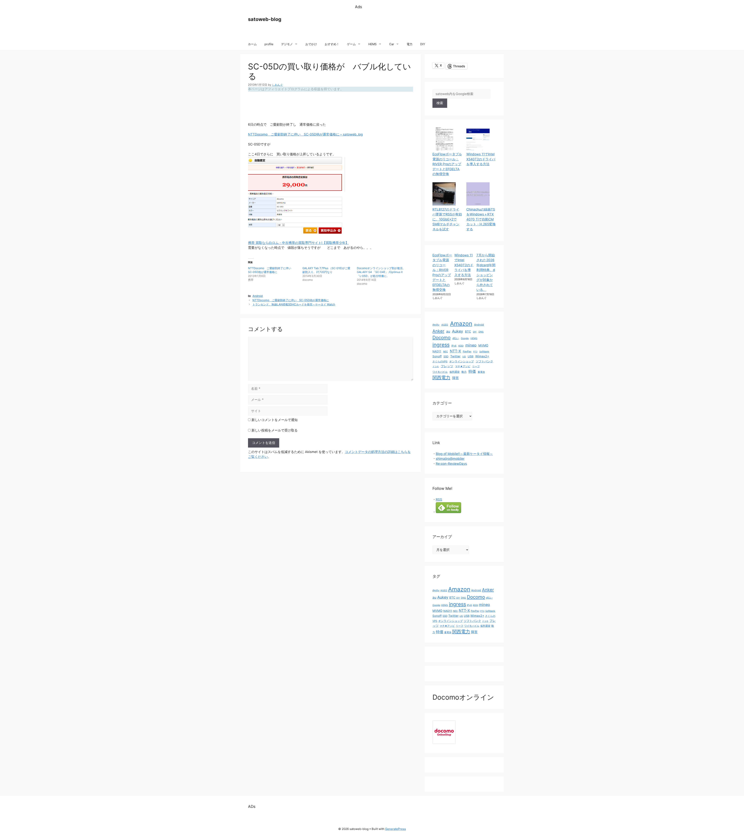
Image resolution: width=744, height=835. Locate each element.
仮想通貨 (455, 371)
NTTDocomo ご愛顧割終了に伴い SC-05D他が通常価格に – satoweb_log (305, 134)
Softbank (484, 351)
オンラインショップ (461, 361)
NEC (445, 351)
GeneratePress (395, 829)
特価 (472, 371)
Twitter (455, 356)
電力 (409, 44)
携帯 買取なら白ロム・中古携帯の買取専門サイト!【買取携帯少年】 (298, 243)
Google (465, 338)
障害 (455, 378)
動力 (464, 371)
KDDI (460, 345)
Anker (438, 331)
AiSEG (444, 324)
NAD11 (436, 351)
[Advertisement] (425, 24)
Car (391, 44)
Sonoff (437, 356)
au (448, 331)
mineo (470, 345)
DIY (422, 44)
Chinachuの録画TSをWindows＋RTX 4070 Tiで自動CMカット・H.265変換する (481, 219)
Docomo (441, 337)
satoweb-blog (264, 19)
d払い (455, 338)
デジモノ (287, 44)
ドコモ (435, 366)
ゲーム (351, 44)
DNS (481, 331)
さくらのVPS (439, 361)
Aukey (457, 331)
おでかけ (311, 44)
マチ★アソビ (462, 366)
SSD (445, 356)
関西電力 (441, 377)
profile (268, 44)
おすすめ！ (332, 44)
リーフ (476, 366)
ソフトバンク (484, 361)
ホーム (252, 44)
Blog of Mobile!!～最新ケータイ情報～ (464, 454)
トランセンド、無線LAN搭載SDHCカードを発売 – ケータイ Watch (293, 304)
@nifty (435, 324)
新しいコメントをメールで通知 (274, 420)
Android (257, 295)
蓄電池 (481, 371)
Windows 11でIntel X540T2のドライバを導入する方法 (480, 159)
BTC (468, 331)
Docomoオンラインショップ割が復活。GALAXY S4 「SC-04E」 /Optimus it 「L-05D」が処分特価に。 (381, 271)
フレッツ (447, 366)
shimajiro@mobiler (450, 459)
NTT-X (455, 351)
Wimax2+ (482, 356)
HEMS (372, 44)
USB (470, 356)
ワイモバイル (440, 371)
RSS (439, 499)
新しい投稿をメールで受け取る (274, 430)
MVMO (483, 345)
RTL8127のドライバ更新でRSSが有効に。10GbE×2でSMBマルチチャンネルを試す (447, 219)
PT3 (475, 351)
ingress (441, 345)
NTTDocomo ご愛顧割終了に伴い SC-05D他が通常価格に (290, 300)
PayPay (467, 351)
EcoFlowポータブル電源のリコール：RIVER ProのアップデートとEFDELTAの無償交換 (447, 164)
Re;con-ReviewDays (451, 464)
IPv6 (453, 345)
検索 (440, 103)
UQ (464, 356)
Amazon (461, 323)
